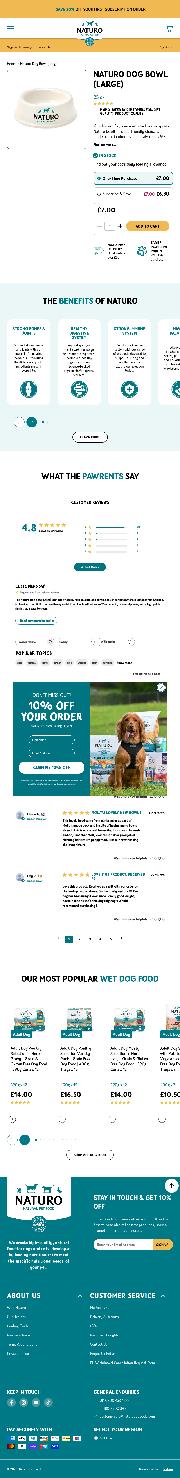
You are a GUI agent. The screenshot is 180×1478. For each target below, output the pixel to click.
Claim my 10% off (51, 768)
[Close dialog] (161, 687)
